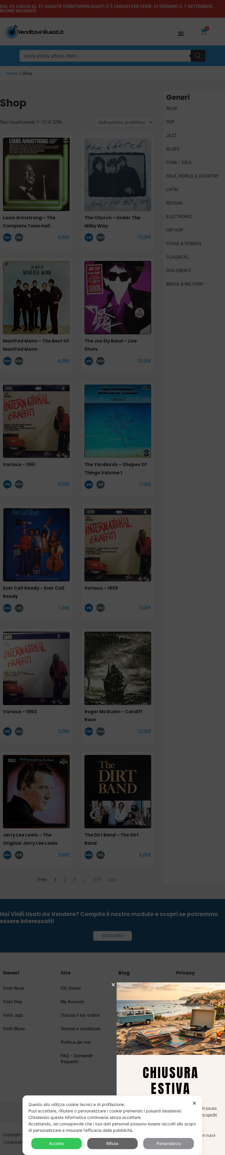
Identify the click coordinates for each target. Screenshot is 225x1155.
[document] (112, 577)
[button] (113, 984)
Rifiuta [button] (112, 1143)
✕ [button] (194, 1103)
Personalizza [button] (168, 1143)
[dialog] (112, 1125)
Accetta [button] (56, 1143)
